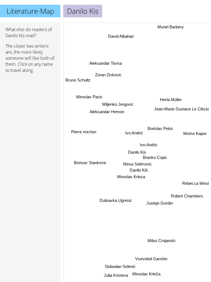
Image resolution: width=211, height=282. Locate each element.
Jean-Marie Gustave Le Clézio (181, 109)
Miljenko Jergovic (118, 104)
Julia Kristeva (116, 275)
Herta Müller (171, 99)
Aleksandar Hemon (107, 111)
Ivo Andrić (134, 133)
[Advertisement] (30, 106)
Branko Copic (155, 157)
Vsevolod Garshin (151, 258)
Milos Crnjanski (161, 240)
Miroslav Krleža (146, 274)
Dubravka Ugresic (115, 200)
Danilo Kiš (139, 170)
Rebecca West (195, 183)
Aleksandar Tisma (105, 63)
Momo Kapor (195, 133)
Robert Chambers (187, 195)
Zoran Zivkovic (108, 74)
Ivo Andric (149, 144)
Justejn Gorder (159, 203)
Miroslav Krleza (131, 177)
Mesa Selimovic (137, 164)
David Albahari (121, 36)
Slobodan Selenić (120, 266)
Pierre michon (83, 132)
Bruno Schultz (78, 79)
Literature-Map (30, 11)
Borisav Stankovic (90, 162)
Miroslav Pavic (89, 96)
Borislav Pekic (160, 128)
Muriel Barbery (171, 27)
